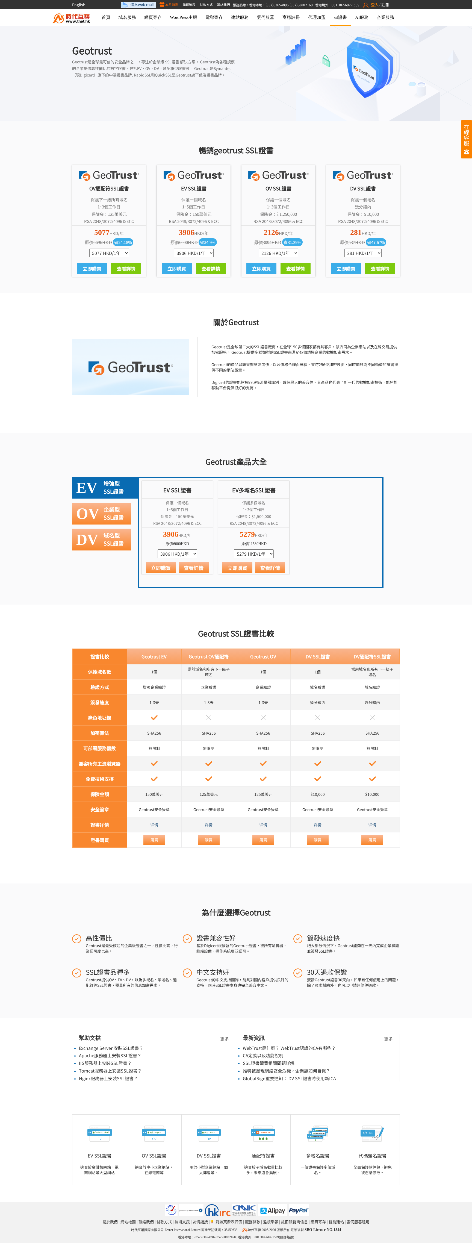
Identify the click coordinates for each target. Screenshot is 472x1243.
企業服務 (385, 17)
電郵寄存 (214, 17)
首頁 (106, 17)
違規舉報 (270, 1221)
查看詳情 (126, 268)
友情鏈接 (200, 1221)
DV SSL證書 (318, 656)
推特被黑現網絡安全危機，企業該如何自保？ (286, 1070)
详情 (154, 824)
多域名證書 (317, 1155)
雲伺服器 (265, 17)
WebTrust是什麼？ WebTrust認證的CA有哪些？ (289, 1048)
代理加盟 (317, 17)
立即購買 (92, 268)
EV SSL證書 (99, 1155)
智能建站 (336, 1221)
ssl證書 (340, 17)
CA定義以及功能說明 (263, 1055)
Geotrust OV (263, 656)
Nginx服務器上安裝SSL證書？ (108, 1078)
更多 (224, 1038)
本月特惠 (171, 4)
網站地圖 (128, 1221)
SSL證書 (172, 61)
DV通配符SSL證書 (372, 656)
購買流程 (189, 4)
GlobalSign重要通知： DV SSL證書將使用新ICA (289, 1078)
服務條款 (252, 1221)
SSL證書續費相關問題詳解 (268, 1063)
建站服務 (240, 17)
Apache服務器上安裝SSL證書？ (110, 1055)
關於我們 (110, 1221)
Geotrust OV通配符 (209, 656)
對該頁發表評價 (229, 1221)
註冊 (385, 4)
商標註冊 (291, 17)
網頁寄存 (153, 17)
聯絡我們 (223, 4)
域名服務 (127, 17)
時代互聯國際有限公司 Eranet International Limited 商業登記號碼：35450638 (184, 1230)
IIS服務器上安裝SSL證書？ (105, 1063)
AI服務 (361, 17)
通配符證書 (263, 1155)
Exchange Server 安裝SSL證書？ (111, 1048)
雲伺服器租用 (358, 1221)
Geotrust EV (154, 656)
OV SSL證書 (154, 1155)
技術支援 (182, 1221)
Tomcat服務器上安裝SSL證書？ (110, 1070)
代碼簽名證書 (373, 1155)
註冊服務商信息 (294, 1221)
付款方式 (206, 4)
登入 (375, 4)
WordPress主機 (183, 17)
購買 (154, 840)
